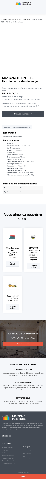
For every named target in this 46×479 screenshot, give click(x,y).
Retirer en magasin (23, 382)
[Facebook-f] (3, 436)
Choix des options (33, 266)
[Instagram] (6, 436)
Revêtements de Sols (14, 19)
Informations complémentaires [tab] (21, 127)
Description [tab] (7, 127)
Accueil (3, 19)
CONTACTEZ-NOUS (23, 398)
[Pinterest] (10, 436)
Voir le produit (12, 264)
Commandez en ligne (23, 370)
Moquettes (26, 19)
